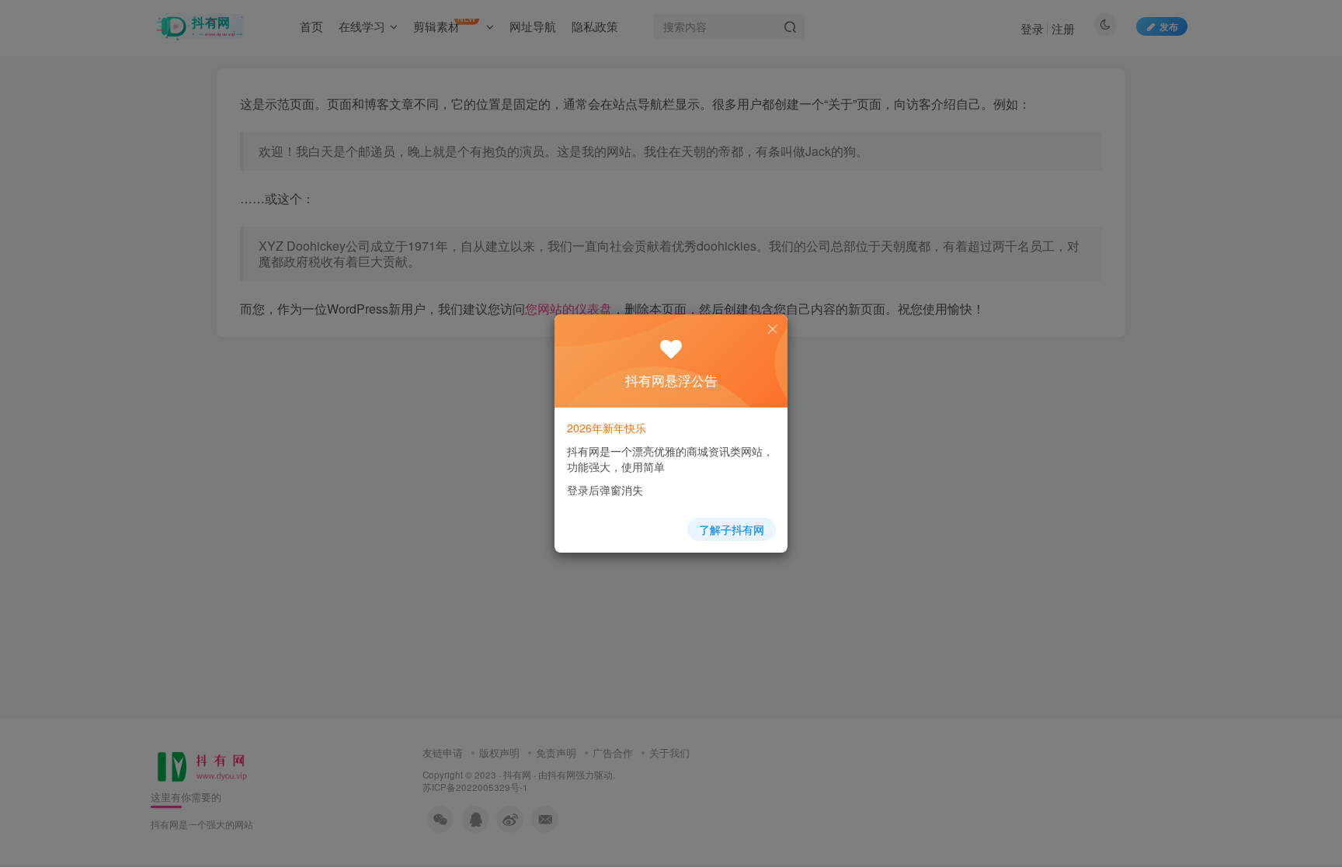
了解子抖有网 (731, 529)
